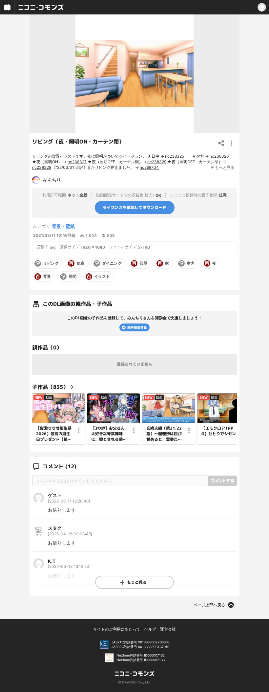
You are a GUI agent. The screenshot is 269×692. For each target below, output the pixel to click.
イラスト (102, 277)
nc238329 (156, 161)
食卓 (80, 263)
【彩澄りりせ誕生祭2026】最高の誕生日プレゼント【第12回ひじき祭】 (54, 434)
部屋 (143, 263)
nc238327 (77, 161)
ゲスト (55, 495)
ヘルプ (150, 629)
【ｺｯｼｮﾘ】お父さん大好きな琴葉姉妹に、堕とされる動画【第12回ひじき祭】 (109, 434)
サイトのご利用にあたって (116, 629)
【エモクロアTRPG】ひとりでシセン (218, 431)
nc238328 (41, 167)
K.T (51, 561)
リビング (51, 263)
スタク (55, 528)
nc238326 (219, 156)
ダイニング (112, 263)
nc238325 (174, 156)
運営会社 (168, 629)
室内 (191, 263)
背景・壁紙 (63, 226)
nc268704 (149, 167)
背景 (47, 277)
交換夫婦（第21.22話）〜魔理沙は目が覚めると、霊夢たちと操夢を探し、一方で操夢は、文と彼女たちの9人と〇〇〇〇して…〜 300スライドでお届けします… (164, 434)
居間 (72, 277)
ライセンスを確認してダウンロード (135, 207)
